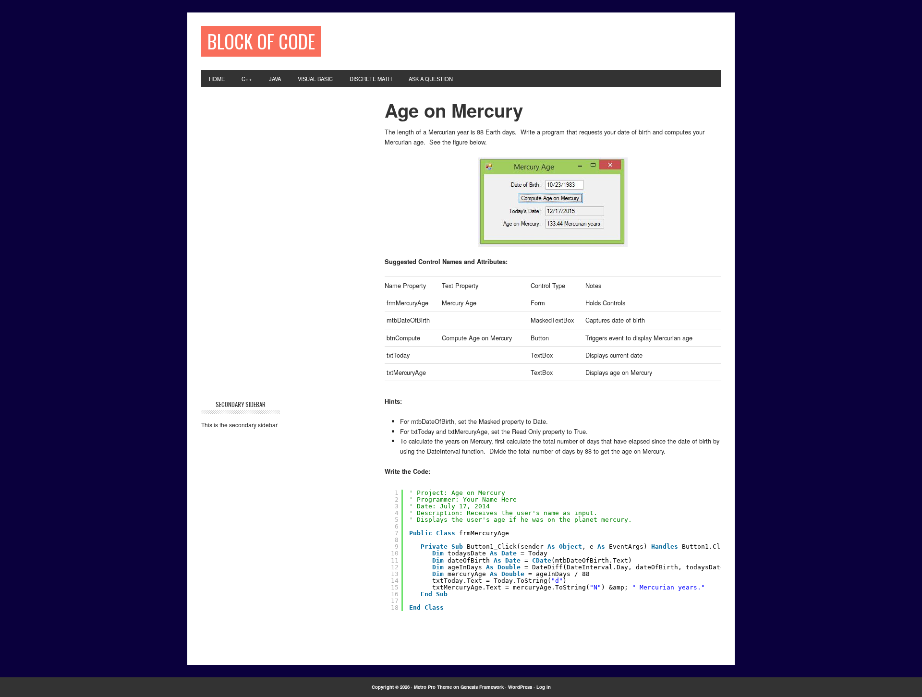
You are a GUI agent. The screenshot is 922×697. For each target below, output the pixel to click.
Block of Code (261, 41)
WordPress (520, 687)
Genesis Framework (482, 687)
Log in (543, 687)
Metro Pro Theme (433, 687)
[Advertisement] (514, 40)
